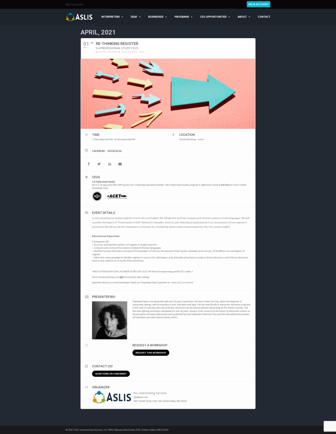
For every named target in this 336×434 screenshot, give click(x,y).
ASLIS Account (258, 4)
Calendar (98, 151)
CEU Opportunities (213, 16)
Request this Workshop (151, 352)
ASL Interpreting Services (150, 393)
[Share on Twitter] (99, 164)
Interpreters (110, 16)
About (242, 16)
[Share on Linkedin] (109, 164)
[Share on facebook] (88, 164)
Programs (181, 16)
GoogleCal (114, 151)
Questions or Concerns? (111, 373)
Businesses (155, 16)
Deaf (134, 16)
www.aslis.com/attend (182, 282)
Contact (264, 16)
